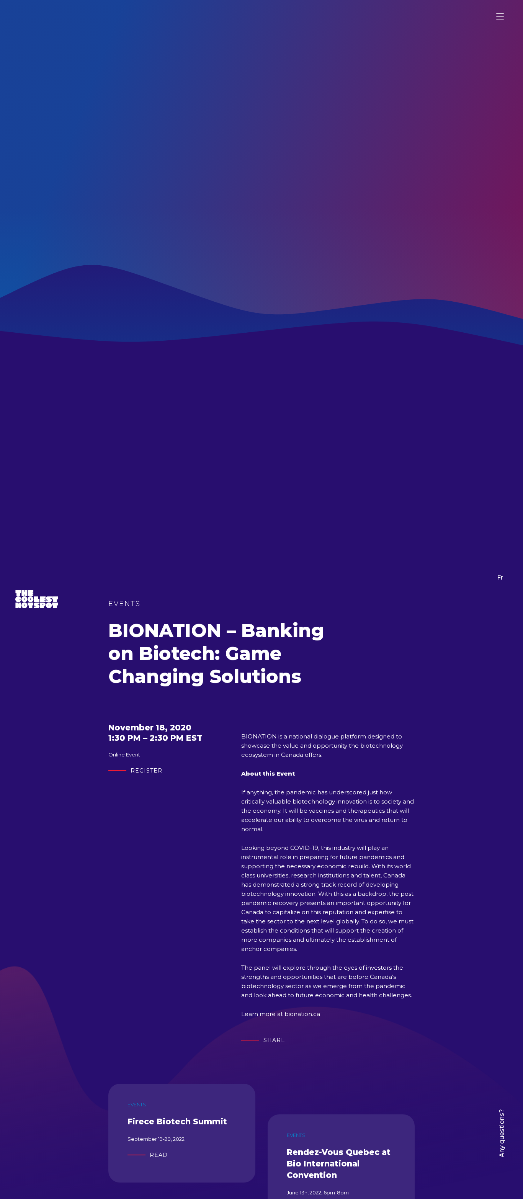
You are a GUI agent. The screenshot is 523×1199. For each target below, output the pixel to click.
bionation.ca (302, 1014)
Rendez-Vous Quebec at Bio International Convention (339, 1163)
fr (500, 577)
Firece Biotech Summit (177, 1121)
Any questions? (501, 1133)
